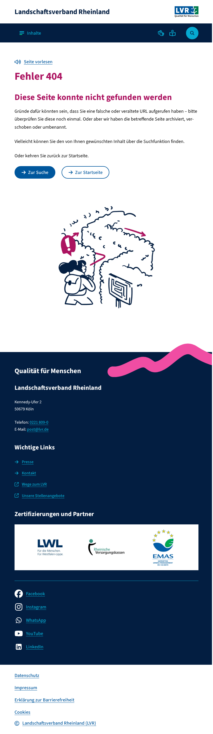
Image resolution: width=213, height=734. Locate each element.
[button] (161, 33)
